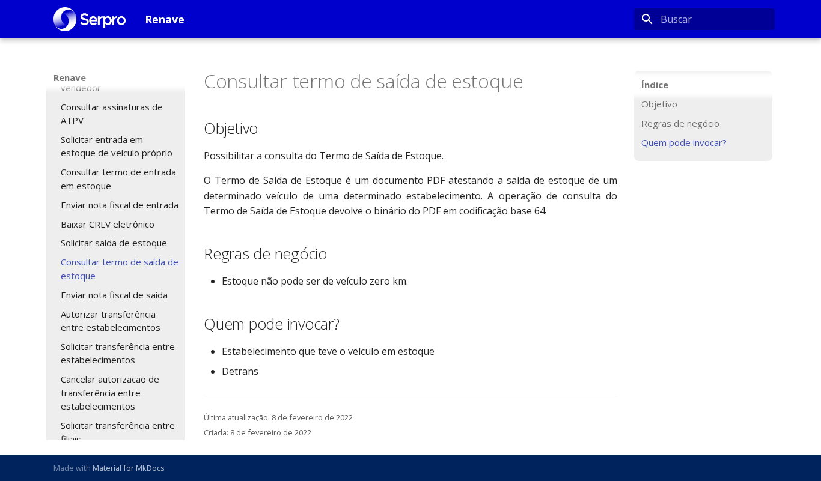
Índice (654, 85)
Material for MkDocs (129, 467)
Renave (69, 77)
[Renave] (89, 19)
